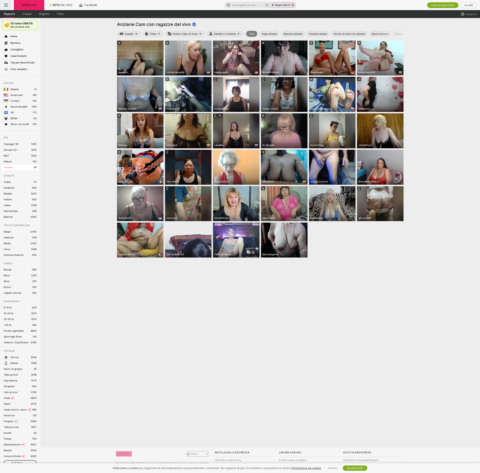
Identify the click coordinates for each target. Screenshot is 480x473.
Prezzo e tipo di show (185, 33)
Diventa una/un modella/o (293, 460)
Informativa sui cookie (306, 468)
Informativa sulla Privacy (228, 460)
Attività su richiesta (225, 33)
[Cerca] (266, 5)
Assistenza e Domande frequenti (360, 460)
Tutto (252, 33)
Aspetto (129, 33)
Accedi (469, 5)
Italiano (195, 454)
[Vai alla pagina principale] (29, 5)
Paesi (153, 33)
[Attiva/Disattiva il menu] (6, 5)
